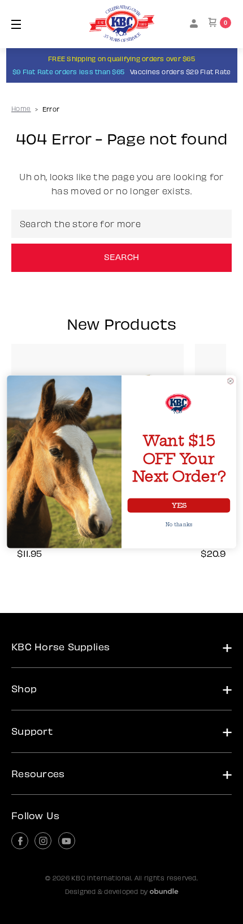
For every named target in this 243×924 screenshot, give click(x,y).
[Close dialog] (230, 381)
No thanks (179, 525)
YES (179, 506)
